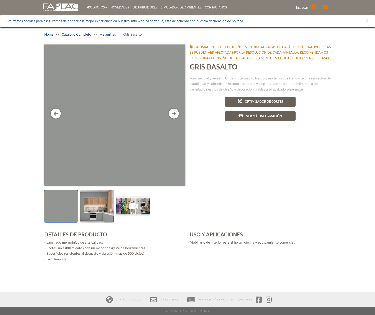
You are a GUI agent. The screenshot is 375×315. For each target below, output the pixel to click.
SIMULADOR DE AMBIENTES (181, 7)
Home (48, 34)
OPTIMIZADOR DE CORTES (263, 101)
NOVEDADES (119, 7)
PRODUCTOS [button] (95, 7)
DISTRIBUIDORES (145, 7)
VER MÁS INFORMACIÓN (264, 116)
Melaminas (107, 34)
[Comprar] (326, 7)
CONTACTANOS (216, 7)
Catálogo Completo (76, 34)
